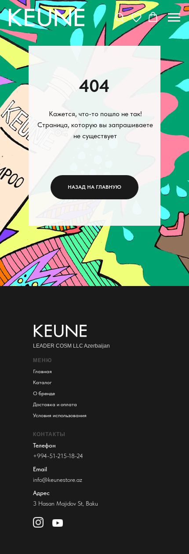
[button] (119, 17)
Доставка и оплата (55, 404)
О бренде (44, 393)
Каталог (42, 382)
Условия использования (60, 415)
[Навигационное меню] (174, 17)
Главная (42, 371)
